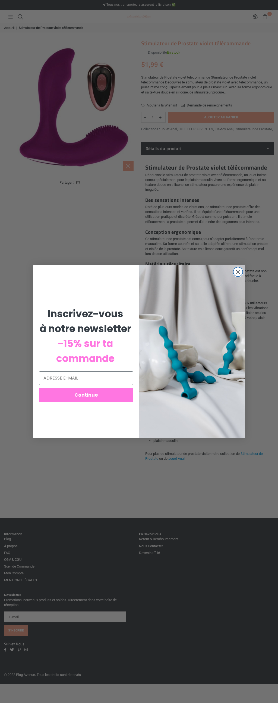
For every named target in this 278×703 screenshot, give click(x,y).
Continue (86, 394)
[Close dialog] (238, 272)
